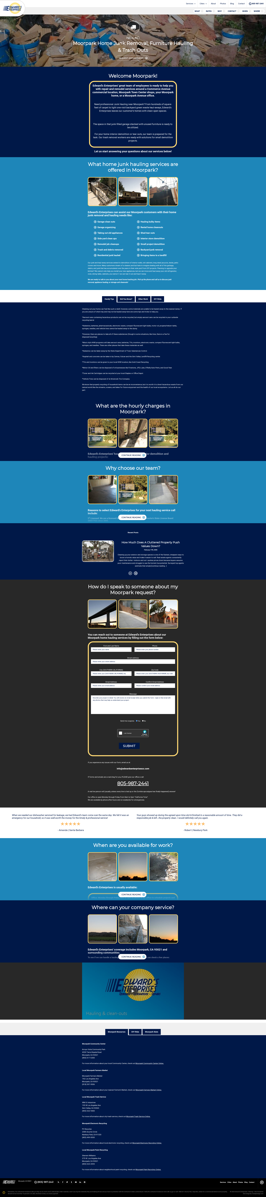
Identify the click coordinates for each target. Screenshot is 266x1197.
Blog (232, 3)
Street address (133, 658)
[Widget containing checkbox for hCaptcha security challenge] (133, 733)
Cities (202, 3)
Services (189, 3)
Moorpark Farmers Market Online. (149, 1090)
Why (220, 11)
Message (133, 694)
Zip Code (154, 670)
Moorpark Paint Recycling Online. (148, 1169)
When (245, 11)
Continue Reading (131, 455)
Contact (241, 3)
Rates (209, 11)
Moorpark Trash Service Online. (138, 1116)
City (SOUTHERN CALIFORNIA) (111, 670)
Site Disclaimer (258, 1191)
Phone (154, 646)
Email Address (111, 682)
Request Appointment (131, 58)
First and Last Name (111, 646)
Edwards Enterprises (12, 8)
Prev (130, 573)
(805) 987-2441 (45, 1182)
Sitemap (250, 1191)
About (213, 3)
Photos (223, 3)
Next (135, 573)
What (197, 11)
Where (257, 11)
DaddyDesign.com (257, 1193)
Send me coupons (127, 721)
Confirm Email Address (155, 682)
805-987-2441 (258, 3)
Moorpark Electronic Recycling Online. (147, 1143)
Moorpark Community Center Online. (149, 1063)
